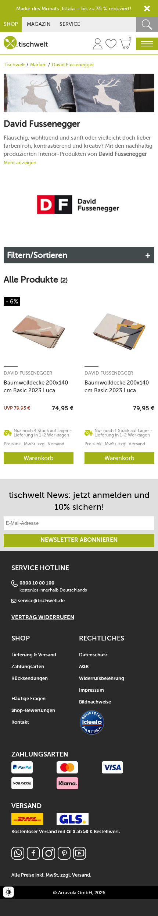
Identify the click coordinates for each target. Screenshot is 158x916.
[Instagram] (48, 857)
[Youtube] (79, 857)
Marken (38, 64)
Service (70, 24)
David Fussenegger (28, 373)
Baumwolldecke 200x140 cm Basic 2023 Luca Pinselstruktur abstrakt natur (36, 386)
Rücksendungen (29, 678)
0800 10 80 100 (36, 583)
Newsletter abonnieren (79, 540)
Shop (11, 24)
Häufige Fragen (28, 698)
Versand (81, 875)
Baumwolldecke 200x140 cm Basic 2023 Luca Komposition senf (117, 386)
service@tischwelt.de (41, 601)
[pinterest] (64, 857)
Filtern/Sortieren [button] (37, 255)
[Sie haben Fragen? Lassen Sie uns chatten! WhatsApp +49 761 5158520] (17, 857)
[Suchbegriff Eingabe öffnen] (147, 24)
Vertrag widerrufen (42, 617)
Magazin (39, 24)
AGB (84, 666)
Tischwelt (14, 64)
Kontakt (20, 722)
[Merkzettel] (110, 45)
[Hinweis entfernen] (146, 8)
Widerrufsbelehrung (101, 678)
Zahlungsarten (27, 666)
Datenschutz (93, 655)
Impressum (91, 690)
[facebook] (33, 857)
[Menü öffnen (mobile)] (147, 44)
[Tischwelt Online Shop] (26, 42)
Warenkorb (39, 458)
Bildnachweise (95, 702)
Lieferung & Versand (33, 655)
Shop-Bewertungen (33, 710)
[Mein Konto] (98, 45)
